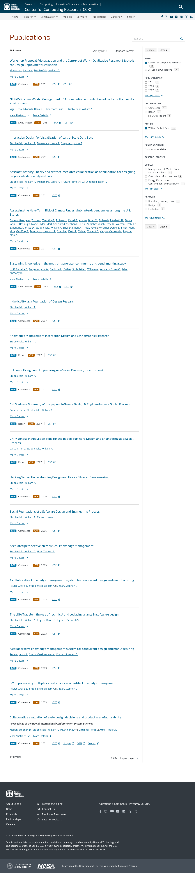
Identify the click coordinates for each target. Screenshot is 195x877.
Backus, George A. (20, 220)
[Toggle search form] (180, 6)
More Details (17, 76)
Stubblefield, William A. (47, 70)
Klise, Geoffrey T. (19, 231)
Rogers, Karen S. (46, 620)
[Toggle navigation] (5, 16)
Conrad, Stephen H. (67, 224)
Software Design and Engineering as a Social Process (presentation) (56, 370)
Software (82, 16)
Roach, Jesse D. (106, 224)
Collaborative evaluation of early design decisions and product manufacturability (65, 717)
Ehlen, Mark (128, 227)
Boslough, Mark (28, 224)
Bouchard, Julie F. (56, 109)
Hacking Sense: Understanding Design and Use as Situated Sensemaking (59, 477)
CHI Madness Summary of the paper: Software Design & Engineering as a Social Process (70, 404)
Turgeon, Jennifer (39, 269)
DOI (56, 122)
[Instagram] (167, 17)
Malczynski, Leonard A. (43, 231)
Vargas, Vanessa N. (111, 231)
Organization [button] (48, 16)
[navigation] (101, 51)
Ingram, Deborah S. (68, 620)
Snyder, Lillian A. (72, 227)
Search (131, 16)
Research (30, 4)
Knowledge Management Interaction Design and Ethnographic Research (59, 335)
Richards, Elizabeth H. (111, 220)
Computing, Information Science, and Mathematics (69, 4)
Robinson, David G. (67, 220)
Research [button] (28, 16)
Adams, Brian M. (88, 220)
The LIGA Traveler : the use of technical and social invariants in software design (64, 614)
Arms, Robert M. (108, 729)
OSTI (54, 84)
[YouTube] (172, 17)
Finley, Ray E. (90, 227)
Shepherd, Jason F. (71, 143)
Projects (67, 16)
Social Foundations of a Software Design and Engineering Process (55, 511)
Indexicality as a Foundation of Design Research (42, 301)
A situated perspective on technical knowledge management (52, 546)
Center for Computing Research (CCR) (58, 9)
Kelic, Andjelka (88, 224)
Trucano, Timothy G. (72, 181)
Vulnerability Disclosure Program (120, 865)
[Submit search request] (181, 38)
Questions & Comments (113, 803)
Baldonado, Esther (60, 269)
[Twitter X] (187, 17)
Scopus (67, 743)
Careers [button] (115, 16)
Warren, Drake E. (125, 224)
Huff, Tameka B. (19, 269)
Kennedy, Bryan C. (110, 269)
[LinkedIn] (182, 17)
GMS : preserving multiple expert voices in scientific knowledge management (63, 683)
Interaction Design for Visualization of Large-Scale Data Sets (51, 137)
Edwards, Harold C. (34, 109)
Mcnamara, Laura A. (21, 70)
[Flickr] (177, 17)
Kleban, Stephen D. (67, 585)
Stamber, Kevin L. (67, 231)
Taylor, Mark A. (46, 224)
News (15, 16)
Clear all (165, 49)
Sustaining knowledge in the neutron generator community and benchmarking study (68, 263)
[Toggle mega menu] (189, 6)
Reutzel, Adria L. (19, 585)
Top (186, 873)
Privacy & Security (139, 803)
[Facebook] (162, 17)
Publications (99, 16)
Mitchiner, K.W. (68, 729)
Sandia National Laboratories (21, 842)
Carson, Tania (17, 410)
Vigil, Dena (16, 109)
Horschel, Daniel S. (109, 227)
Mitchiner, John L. (88, 729)
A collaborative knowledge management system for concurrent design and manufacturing (72, 580)
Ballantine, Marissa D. (22, 227)
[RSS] (192, 17)
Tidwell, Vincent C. (88, 231)
